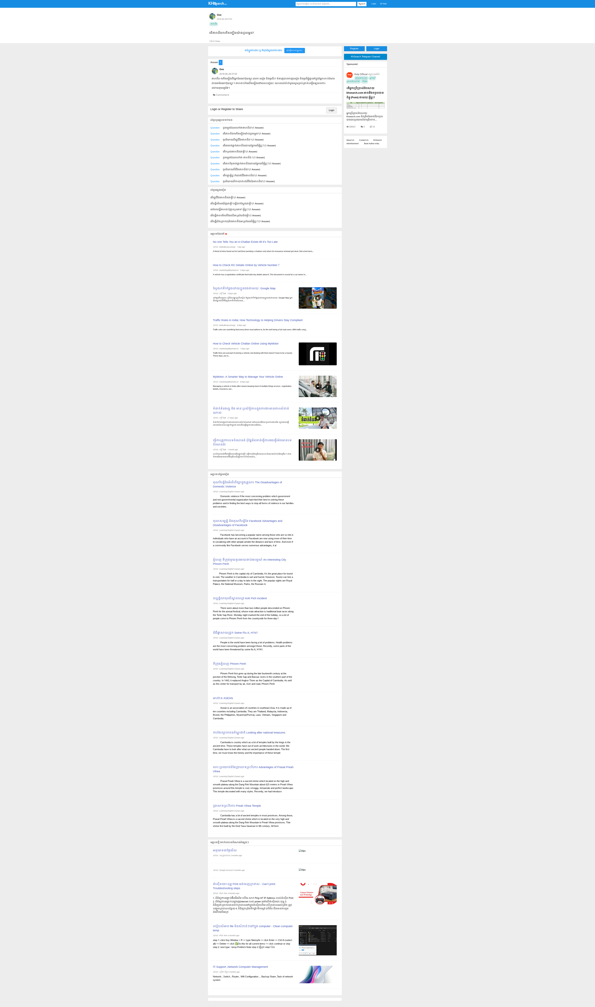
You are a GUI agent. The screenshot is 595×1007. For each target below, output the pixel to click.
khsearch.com (361, 78)
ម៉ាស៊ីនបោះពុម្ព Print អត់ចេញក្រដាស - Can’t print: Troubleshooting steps (244, 886)
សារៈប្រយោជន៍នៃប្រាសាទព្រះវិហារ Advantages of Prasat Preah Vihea (253, 769)
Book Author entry (371, 143)
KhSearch (377, 140)
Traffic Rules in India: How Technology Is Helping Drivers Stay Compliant (258, 320)
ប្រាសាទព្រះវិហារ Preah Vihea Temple (237, 806)
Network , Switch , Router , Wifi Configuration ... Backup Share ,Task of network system (253, 978)
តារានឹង (213, 24)
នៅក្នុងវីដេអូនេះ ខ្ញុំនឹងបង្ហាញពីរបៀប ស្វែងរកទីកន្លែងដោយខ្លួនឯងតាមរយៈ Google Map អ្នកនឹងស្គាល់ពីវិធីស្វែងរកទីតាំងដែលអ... (253, 299)
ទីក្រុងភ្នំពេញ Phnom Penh (229, 664)
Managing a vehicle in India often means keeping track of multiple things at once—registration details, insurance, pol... (252, 388)
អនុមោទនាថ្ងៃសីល (225, 850)
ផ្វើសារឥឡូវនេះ (295, 50)
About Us (350, 140)
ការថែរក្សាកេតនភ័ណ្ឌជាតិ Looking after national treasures (249, 732)
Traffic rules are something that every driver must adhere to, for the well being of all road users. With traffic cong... (260, 329)
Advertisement (352, 143)
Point (364, 81)
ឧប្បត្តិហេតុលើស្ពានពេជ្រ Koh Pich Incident (240, 598)
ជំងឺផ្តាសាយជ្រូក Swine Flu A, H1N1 (235, 633)
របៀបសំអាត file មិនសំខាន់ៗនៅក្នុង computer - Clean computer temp (253, 928)
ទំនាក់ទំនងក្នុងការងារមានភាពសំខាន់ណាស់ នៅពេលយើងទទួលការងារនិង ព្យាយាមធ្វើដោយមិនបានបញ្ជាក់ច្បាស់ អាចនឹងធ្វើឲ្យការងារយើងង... (251, 424)
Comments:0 (222, 95)
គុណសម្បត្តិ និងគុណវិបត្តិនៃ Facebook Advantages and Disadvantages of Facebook (247, 523)
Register (354, 49)
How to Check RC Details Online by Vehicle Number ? (246, 265)
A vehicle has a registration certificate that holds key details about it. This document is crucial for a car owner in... (260, 274)
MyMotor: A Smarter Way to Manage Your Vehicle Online (248, 377)
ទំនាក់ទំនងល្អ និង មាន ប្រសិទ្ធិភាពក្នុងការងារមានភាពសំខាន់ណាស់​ (251, 410)
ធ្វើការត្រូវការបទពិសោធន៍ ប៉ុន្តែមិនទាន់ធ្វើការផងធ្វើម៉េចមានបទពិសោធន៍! (252, 442)
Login (373, 3)
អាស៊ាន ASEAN (223, 698)
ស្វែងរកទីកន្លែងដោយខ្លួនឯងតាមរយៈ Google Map (244, 288)
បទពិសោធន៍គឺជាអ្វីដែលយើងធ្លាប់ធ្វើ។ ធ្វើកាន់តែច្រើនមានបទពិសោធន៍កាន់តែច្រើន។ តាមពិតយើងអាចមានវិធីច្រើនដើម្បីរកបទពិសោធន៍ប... (252, 455)
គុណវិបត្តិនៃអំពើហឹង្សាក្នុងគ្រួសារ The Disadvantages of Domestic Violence (247, 484)
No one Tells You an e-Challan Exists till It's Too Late (245, 242)
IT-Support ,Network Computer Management (240, 967)
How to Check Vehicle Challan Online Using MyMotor (246, 343)
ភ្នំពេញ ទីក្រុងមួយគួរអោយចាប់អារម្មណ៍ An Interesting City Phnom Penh (249, 562)
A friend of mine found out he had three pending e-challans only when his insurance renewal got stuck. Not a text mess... (263, 251)
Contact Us (363, 140)
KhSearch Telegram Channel (365, 57)
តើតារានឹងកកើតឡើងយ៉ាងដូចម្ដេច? (231, 33)
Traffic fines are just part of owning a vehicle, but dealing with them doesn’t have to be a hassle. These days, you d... (253, 355)
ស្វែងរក (362, 4)
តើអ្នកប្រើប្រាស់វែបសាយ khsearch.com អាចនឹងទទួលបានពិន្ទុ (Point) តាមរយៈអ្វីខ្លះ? (365, 93)
